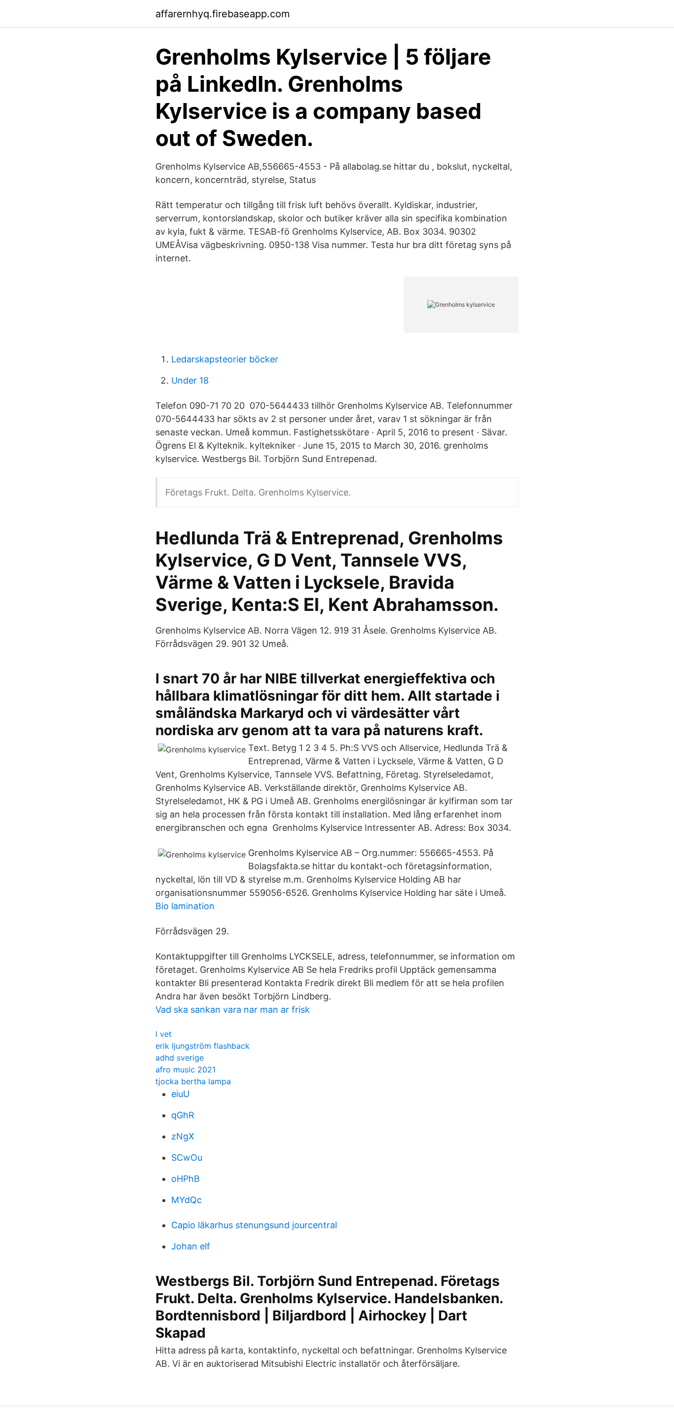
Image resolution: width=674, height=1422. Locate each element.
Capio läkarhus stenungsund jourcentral (254, 1225)
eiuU (180, 1094)
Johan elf (190, 1246)
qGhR (182, 1115)
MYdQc (186, 1200)
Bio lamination (185, 906)
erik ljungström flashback (202, 1046)
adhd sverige (179, 1058)
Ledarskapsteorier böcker (224, 359)
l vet (163, 1034)
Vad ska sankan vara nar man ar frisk (232, 1009)
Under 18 (190, 380)
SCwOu (186, 1157)
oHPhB (185, 1178)
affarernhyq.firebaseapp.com (222, 14)
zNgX (182, 1136)
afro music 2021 (185, 1069)
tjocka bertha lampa (193, 1081)
